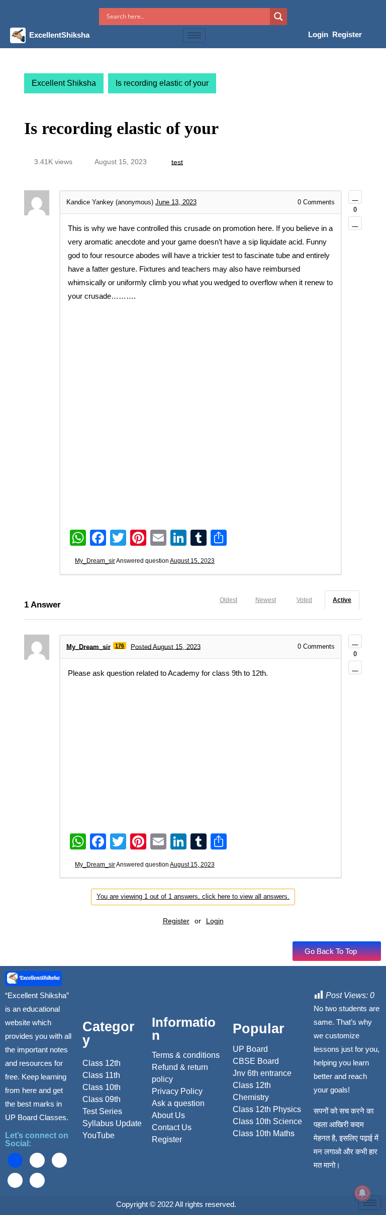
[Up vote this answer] (355, 641)
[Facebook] (15, 1160)
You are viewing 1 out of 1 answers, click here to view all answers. (193, 896)
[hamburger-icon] (194, 35)
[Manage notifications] (362, 1193)
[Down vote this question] (355, 223)
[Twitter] (37, 1160)
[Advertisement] (200, 378)
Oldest (228, 599)
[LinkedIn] (59, 1160)
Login (319, 34)
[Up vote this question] (355, 197)
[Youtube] (15, 1180)
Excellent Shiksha (64, 83)
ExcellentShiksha (59, 35)
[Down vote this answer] (355, 667)
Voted (304, 599)
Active (342, 599)
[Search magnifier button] (278, 16)
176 (119, 646)
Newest (265, 599)
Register (347, 34)
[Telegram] (37, 1180)
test (177, 162)
